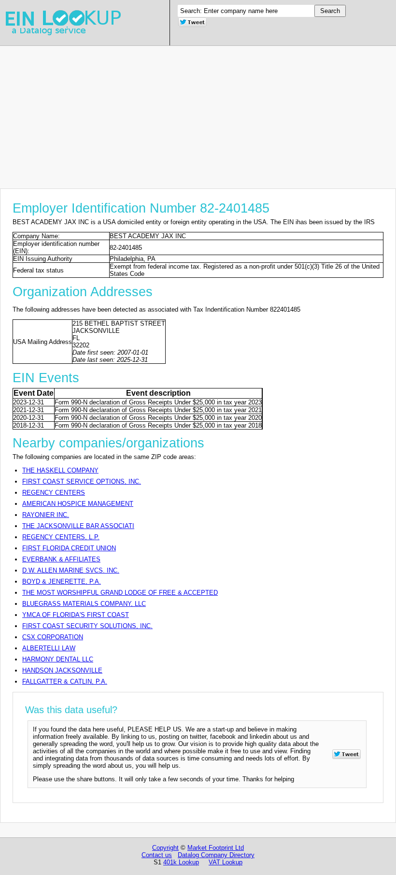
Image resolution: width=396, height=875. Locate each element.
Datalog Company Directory (216, 855)
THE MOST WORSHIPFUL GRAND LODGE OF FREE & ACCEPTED (120, 592)
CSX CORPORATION (52, 637)
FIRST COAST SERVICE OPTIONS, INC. (81, 481)
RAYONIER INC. (45, 514)
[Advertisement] (198, 113)
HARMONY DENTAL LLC (57, 659)
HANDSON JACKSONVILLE (62, 670)
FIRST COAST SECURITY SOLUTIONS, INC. (87, 626)
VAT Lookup (225, 862)
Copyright (165, 847)
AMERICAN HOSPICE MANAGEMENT (77, 503)
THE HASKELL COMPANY (60, 470)
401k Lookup (181, 862)
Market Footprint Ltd (215, 847)
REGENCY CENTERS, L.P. (60, 537)
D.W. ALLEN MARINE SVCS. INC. (70, 570)
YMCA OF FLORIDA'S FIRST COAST (75, 614)
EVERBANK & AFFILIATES (61, 559)
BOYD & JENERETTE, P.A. (61, 581)
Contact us (156, 855)
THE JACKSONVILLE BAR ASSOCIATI (78, 526)
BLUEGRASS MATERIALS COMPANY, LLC (84, 603)
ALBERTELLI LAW (48, 648)
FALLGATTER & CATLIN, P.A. (64, 681)
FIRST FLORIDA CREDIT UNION (69, 548)
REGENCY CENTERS (53, 492)
